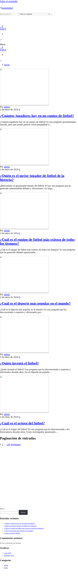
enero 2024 (7, 553)
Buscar (2, 509)
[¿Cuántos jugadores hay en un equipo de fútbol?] (24, 104)
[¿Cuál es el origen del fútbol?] (24, 411)
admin (7, 107)
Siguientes (16, 444)
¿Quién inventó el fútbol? (19, 363)
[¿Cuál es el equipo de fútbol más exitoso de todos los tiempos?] (24, 228)
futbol (6, 568)
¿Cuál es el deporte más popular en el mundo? (35, 303)
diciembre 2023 (9, 555)
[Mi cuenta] (1, 39)
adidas (6, 565)
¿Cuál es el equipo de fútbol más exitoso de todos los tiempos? (24, 528)
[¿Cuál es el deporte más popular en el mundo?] (24, 292)
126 (8, 444)
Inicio (7, 64)
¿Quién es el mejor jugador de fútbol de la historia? (20, 526)
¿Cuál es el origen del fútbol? (22, 423)
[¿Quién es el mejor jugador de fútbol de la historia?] (24, 164)
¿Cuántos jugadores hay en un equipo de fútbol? (37, 116)
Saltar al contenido (9, 1)
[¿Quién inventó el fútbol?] (24, 351)
